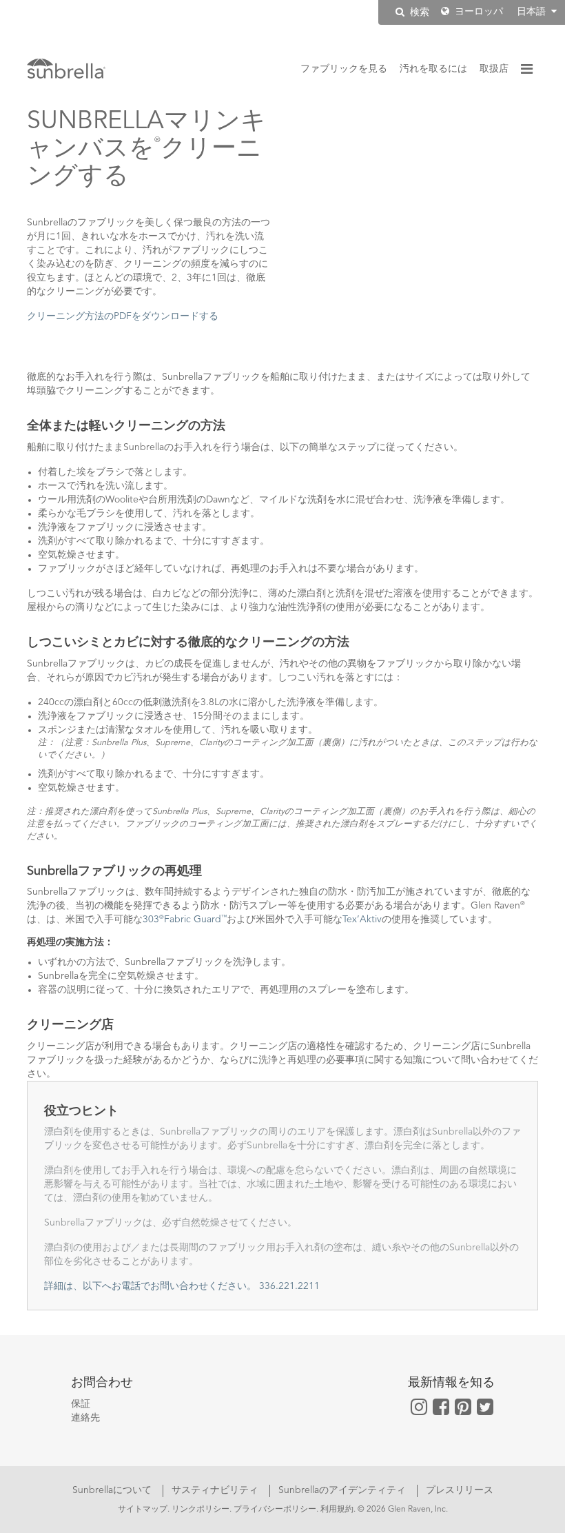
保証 (80, 1404)
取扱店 (494, 69)
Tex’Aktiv (362, 919)
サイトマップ (142, 1509)
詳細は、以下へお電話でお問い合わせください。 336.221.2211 (182, 1286)
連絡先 (85, 1418)
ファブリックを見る (343, 69)
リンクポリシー (200, 1509)
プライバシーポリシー (275, 1509)
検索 (418, 12)
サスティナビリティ (216, 1490)
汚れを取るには (433, 69)
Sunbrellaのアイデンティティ (343, 1490)
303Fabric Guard (185, 919)
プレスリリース (459, 1490)
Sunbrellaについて (113, 1490)
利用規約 (336, 1509)
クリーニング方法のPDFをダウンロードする (122, 316)
